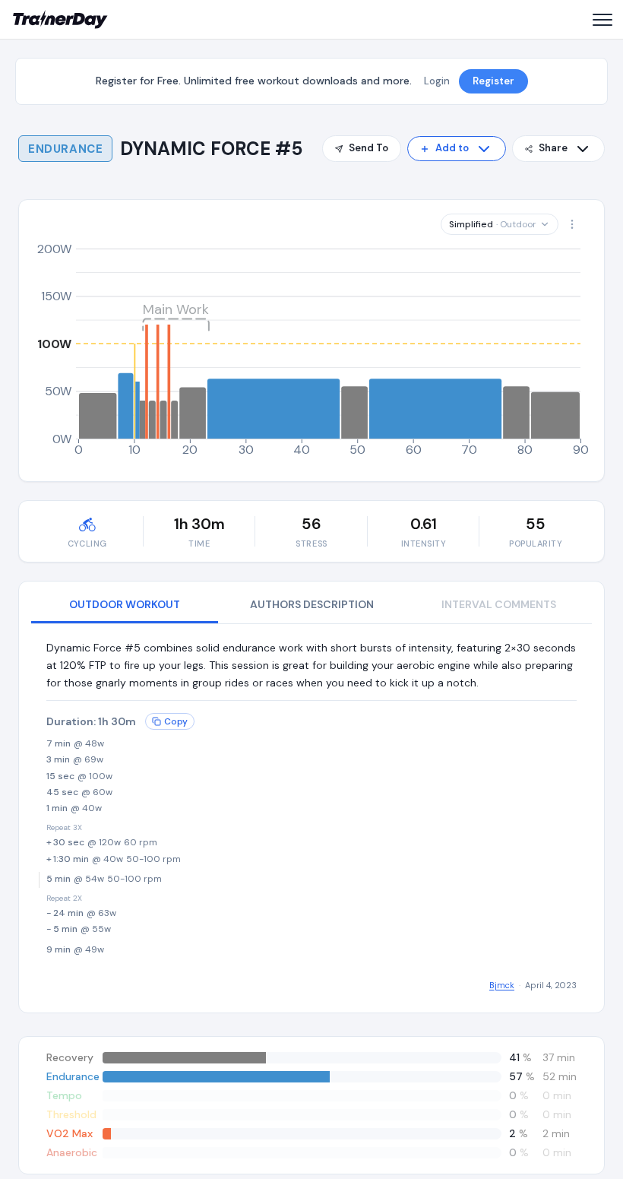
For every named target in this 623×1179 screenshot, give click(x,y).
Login (437, 80)
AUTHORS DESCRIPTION (312, 604)
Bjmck (501, 985)
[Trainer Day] (60, 19)
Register (493, 80)
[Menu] (602, 20)
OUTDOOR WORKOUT (124, 604)
